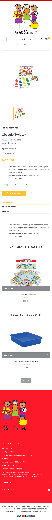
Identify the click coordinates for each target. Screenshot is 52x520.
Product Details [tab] (10, 207)
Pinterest (16, 143)
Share (8, 143)
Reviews (5, 211)
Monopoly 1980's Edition (26, 295)
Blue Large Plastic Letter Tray (26, 361)
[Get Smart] (26, 18)
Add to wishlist (9, 149)
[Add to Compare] (31, 193)
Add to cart (15, 193)
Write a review (8, 153)
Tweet (12, 143)
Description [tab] (7, 202)
